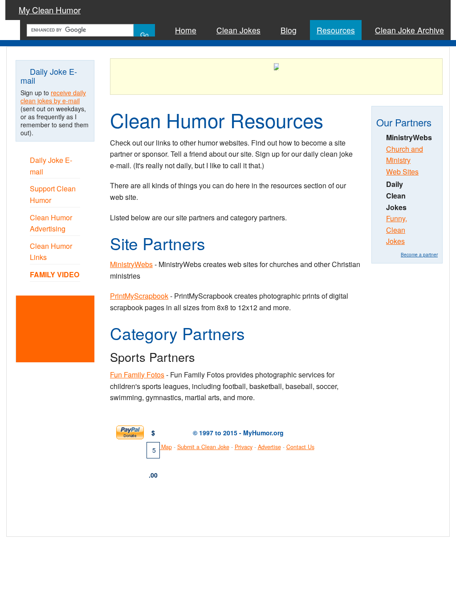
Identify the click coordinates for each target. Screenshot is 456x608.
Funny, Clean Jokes (396, 229)
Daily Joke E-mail (51, 166)
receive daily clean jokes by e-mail (53, 96)
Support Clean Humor (53, 194)
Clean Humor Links (51, 252)
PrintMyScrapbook (139, 296)
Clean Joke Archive (409, 30)
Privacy (243, 447)
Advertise (269, 447)
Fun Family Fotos (137, 374)
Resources (336, 30)
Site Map (161, 447)
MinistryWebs (131, 264)
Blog (289, 30)
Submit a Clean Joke (203, 447)
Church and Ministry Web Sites (404, 160)
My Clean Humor (50, 10)
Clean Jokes (238, 30)
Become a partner (419, 254)
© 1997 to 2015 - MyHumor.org (238, 432)
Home (185, 30)
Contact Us (300, 447)
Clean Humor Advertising (51, 223)
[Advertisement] (66, 328)
